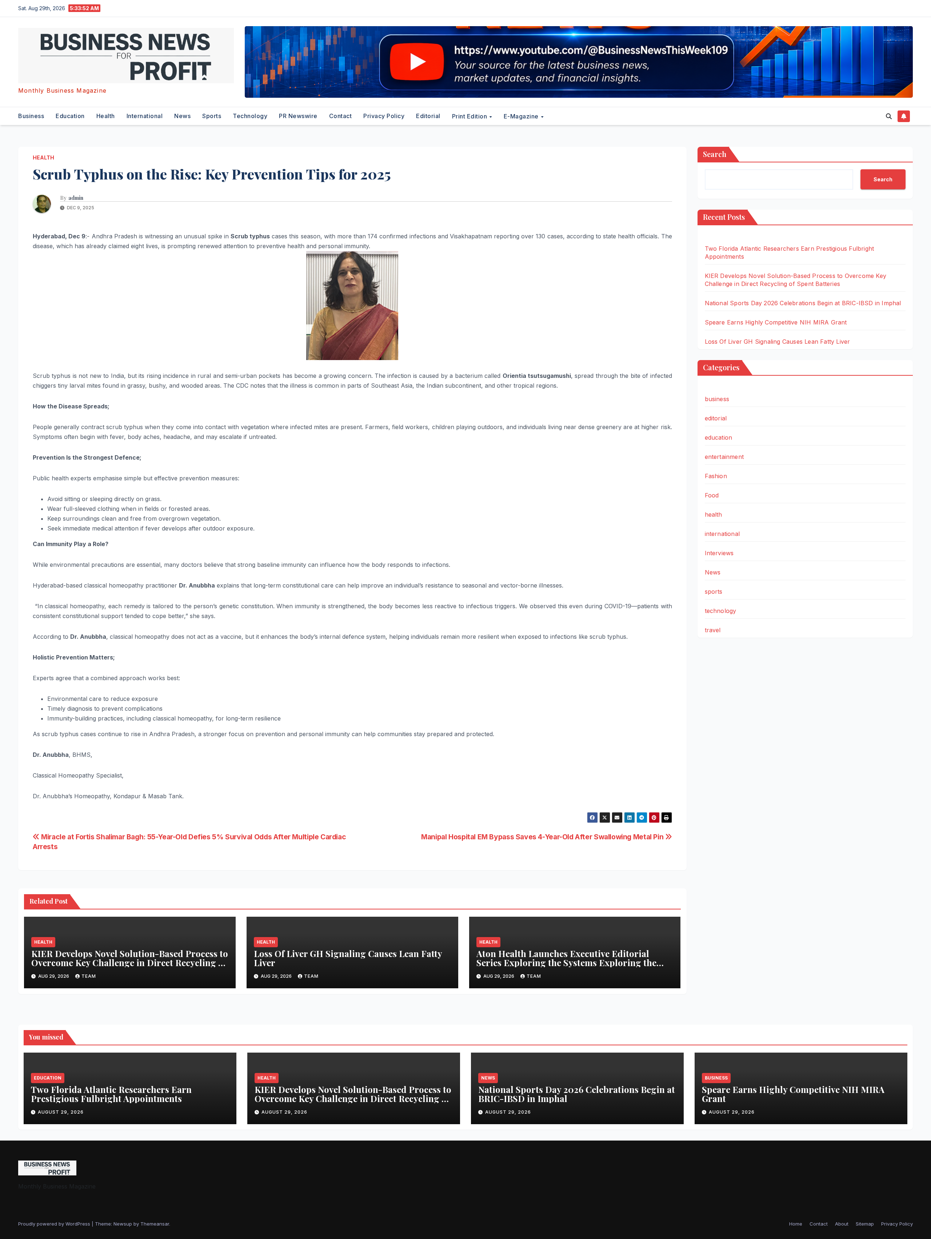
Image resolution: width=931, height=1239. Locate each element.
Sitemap (865, 1224)
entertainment (724, 456)
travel (713, 630)
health (105, 116)
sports (211, 116)
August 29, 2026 (61, 1112)
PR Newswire (298, 116)
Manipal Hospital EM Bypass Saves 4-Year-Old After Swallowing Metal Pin (543, 836)
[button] (889, 116)
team (88, 976)
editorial (428, 116)
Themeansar (154, 1224)
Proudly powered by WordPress (55, 1224)
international (145, 116)
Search (714, 154)
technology (250, 116)
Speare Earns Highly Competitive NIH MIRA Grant (776, 322)
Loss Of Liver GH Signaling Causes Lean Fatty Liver (348, 958)
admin (75, 198)
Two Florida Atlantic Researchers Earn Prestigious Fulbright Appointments (111, 1093)
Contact (340, 116)
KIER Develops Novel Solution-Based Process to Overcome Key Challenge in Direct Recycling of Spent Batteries (129, 962)
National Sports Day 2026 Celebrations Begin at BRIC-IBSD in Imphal (803, 303)
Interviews (719, 553)
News (182, 116)
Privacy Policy (383, 116)
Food (712, 495)
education (70, 116)
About (841, 1224)
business (31, 116)
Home (795, 1224)
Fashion (716, 476)
